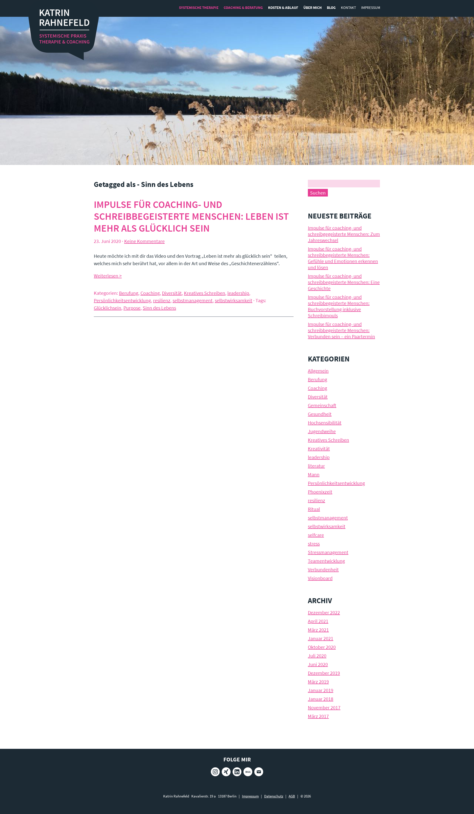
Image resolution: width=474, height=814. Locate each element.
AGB (292, 796)
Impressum (370, 7)
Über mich (312, 7)
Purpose (131, 308)
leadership (238, 293)
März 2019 (318, 681)
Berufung (128, 293)
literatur (316, 466)
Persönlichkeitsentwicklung (122, 300)
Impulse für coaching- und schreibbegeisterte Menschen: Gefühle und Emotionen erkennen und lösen (343, 258)
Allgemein (318, 371)
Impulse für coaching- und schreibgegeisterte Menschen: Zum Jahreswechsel (344, 234)
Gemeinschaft (322, 405)
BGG (248, 772)
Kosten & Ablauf (283, 7)
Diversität (172, 293)
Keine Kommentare (144, 241)
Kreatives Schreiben (204, 293)
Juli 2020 (317, 656)
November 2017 (324, 707)
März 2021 (318, 630)
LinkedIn (237, 771)
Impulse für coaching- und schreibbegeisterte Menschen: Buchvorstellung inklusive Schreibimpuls (339, 306)
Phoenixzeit (320, 492)
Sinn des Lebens (159, 308)
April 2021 (318, 621)
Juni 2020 (318, 664)
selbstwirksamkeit (233, 300)
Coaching (150, 293)
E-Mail (258, 771)
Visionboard (320, 578)
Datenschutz (273, 796)
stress (314, 543)
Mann (313, 474)
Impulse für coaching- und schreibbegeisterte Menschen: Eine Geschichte (344, 282)
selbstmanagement (193, 300)
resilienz (161, 300)
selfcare (316, 535)
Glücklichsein (107, 308)
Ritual (314, 509)
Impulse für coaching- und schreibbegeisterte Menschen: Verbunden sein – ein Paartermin (341, 330)
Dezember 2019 (324, 673)
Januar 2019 (320, 690)
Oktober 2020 (322, 647)
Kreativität (319, 448)
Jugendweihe (322, 431)
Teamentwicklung (326, 561)
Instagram (215, 771)
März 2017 (318, 716)
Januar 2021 (320, 638)
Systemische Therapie (198, 7)
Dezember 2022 (324, 612)
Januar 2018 (320, 699)
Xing (226, 771)
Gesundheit (320, 414)
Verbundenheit (323, 569)
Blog (331, 7)
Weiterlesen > (108, 276)
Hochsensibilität (324, 422)
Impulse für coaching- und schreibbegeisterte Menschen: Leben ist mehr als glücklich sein (191, 216)
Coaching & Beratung (243, 7)
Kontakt (348, 7)
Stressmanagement (328, 552)
